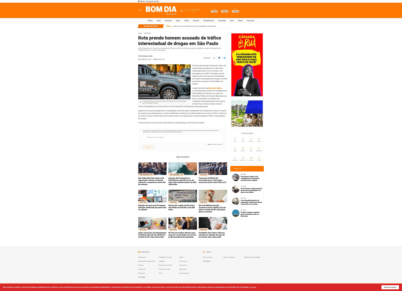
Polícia (186, 21)
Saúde (178, 21)
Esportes (196, 21)
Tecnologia (222, 21)
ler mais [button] (253, 287)
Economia (168, 21)
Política (150, 21)
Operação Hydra (215, 88)
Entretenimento (208, 21)
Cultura (240, 21)
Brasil (159, 21)
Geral (231, 21)
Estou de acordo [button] (390, 287)
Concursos (250, 21)
